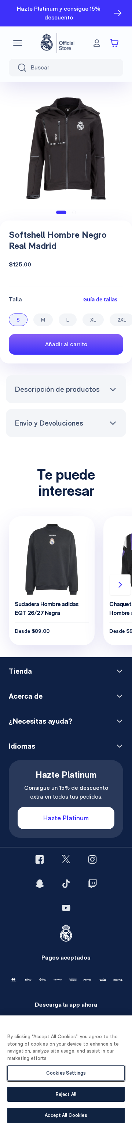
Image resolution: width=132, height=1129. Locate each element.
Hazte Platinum (66, 818)
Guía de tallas (100, 299)
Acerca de (26, 696)
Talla (15, 299)
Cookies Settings (66, 1073)
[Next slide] (120, 584)
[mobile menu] (17, 43)
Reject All (66, 1094)
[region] (66, 1072)
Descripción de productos (57, 389)
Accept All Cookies (66, 1115)
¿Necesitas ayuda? (40, 721)
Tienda (20, 671)
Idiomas (22, 746)
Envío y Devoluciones (49, 423)
